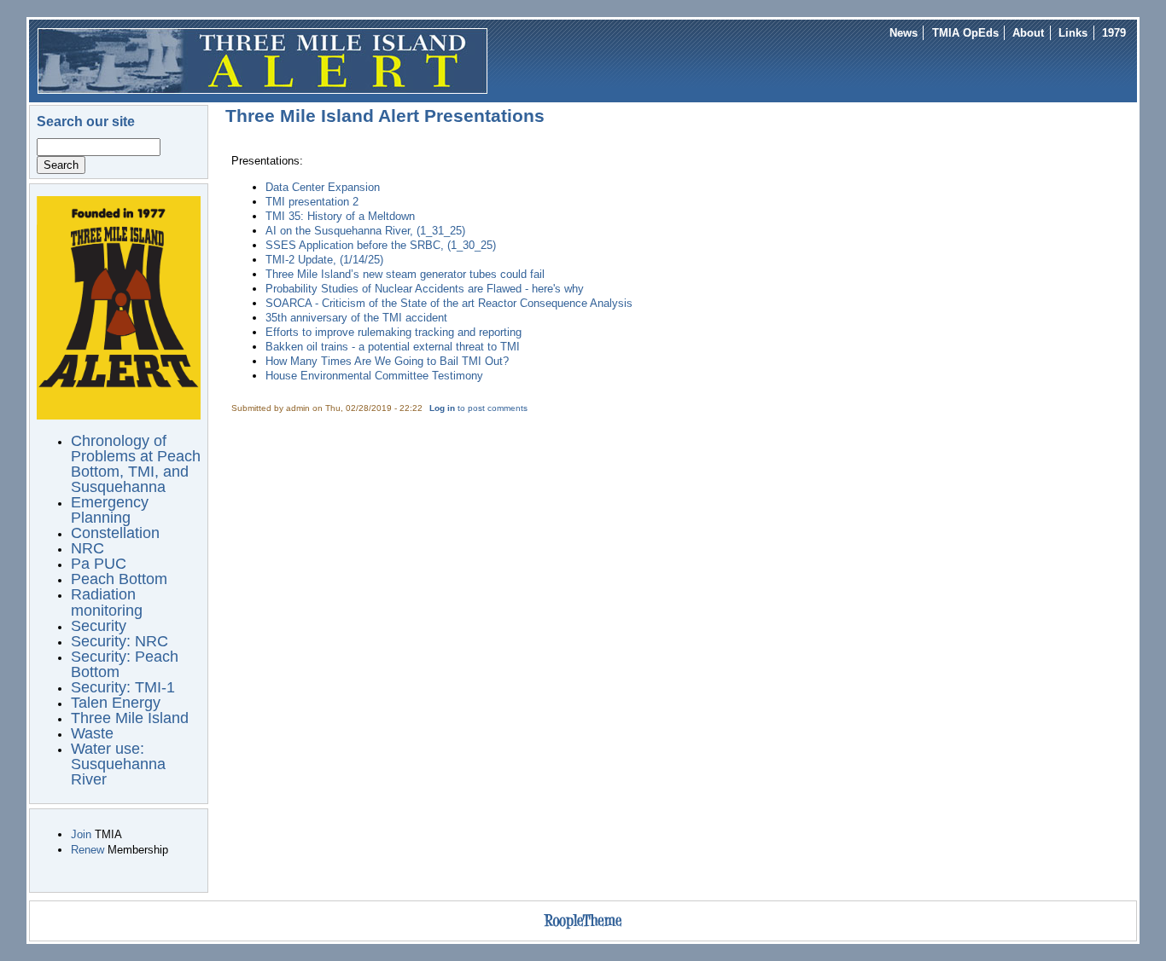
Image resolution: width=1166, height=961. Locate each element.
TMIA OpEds (965, 32)
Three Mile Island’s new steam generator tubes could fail (405, 274)
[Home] (262, 60)
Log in (442, 408)
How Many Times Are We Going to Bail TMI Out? (387, 361)
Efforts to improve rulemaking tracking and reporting (393, 332)
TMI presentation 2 (312, 201)
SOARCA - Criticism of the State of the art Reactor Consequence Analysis (449, 303)
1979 (1114, 32)
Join (81, 834)
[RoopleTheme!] (583, 929)
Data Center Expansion (322, 187)
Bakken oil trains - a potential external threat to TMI (392, 346)
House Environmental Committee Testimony (374, 375)
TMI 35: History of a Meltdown (340, 216)
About (1028, 32)
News (903, 32)
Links (1072, 32)
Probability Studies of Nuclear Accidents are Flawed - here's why (424, 288)
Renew (87, 849)
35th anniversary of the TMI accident (356, 317)
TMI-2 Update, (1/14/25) (324, 259)
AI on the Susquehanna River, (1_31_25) (365, 230)
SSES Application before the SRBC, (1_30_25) (380, 245)
